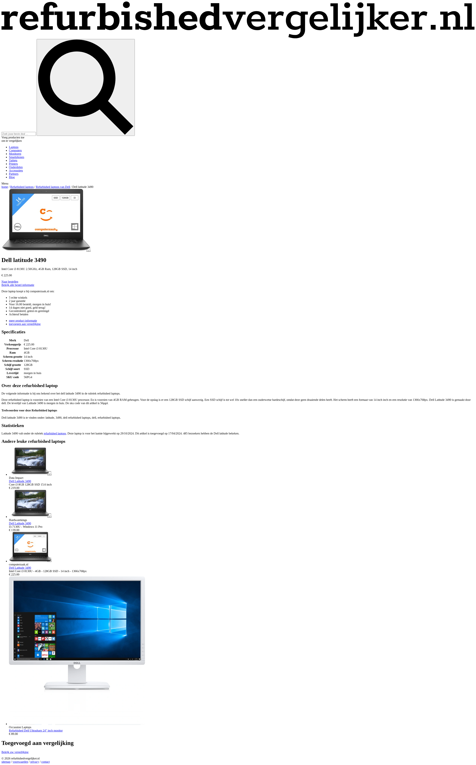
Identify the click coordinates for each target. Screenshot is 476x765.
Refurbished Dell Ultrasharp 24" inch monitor (36, 730)
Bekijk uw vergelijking (14, 752)
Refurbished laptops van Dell (53, 186)
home (4, 186)
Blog (12, 177)
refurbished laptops (55, 433)
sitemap (5, 761)
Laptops (13, 147)
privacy (34, 761)
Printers (13, 163)
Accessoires (16, 170)
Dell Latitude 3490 (20, 481)
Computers (15, 150)
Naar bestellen (9, 281)
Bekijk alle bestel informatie (17, 285)
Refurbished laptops (22, 186)
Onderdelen (16, 167)
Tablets (13, 160)
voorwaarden (20, 761)
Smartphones (16, 157)
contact (45, 761)
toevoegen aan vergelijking (25, 324)
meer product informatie (23, 320)
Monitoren (15, 153)
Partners (13, 173)
